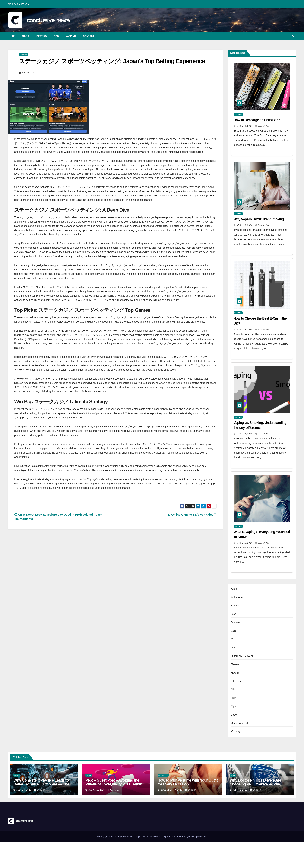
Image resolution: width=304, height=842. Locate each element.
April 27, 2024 (245, 434)
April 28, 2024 (245, 329)
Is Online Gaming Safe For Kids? (191, 514)
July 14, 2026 (24, 790)
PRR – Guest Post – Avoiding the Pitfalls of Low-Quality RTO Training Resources (115, 784)
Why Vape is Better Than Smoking (259, 219)
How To (235, 672)
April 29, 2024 (245, 225)
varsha (41, 790)
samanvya (264, 126)
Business (236, 622)
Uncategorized (239, 723)
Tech (234, 698)
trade (234, 714)
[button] (293, 36)
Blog (233, 614)
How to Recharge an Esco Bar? (257, 120)
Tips (233, 706)
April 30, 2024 (245, 126)
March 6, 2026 (97, 790)
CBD (56, 36)
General (235, 664)
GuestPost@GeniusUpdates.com (192, 836)
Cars (234, 630)
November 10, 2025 (172, 790)
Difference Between (242, 656)
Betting (41, 36)
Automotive (237, 597)
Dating (235, 647)
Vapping (71, 36)
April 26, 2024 (245, 543)
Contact (88, 36)
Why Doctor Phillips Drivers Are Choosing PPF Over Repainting (255, 782)
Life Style (236, 681)
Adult (26, 36)
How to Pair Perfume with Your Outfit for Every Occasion (188, 782)
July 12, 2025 (240, 790)
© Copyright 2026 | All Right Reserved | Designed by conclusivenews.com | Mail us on (137, 836)
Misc (233, 689)
